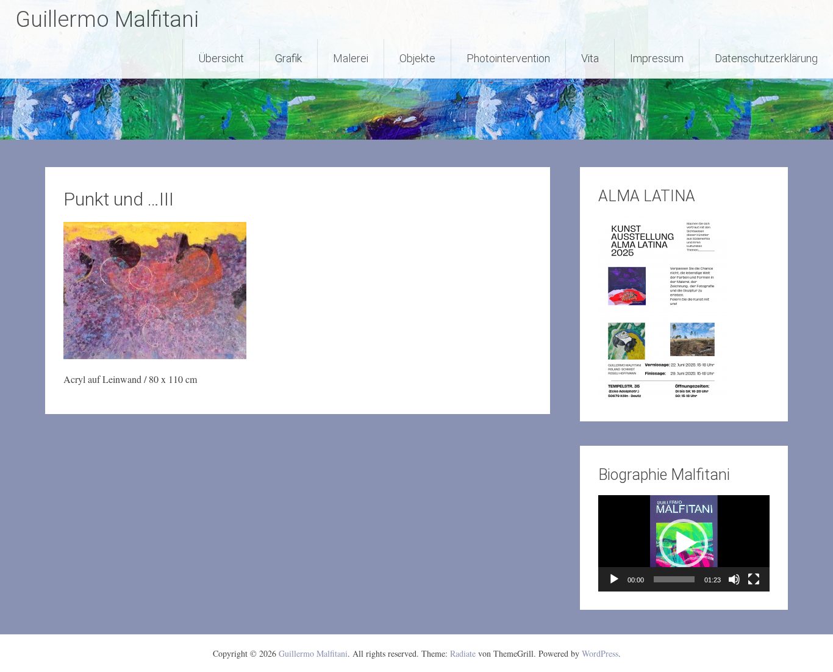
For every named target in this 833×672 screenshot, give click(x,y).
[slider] (674, 579)
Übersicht (221, 58)
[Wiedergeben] (614, 579)
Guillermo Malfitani (107, 19)
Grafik (288, 58)
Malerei (350, 58)
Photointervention (508, 58)
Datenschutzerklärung (766, 58)
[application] (684, 543)
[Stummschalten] (734, 579)
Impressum (657, 58)
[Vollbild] (754, 579)
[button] (683, 543)
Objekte (417, 58)
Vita (590, 58)
